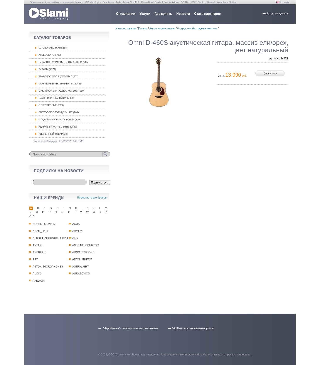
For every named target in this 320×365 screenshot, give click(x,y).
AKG (75, 238)
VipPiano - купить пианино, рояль (193, 328)
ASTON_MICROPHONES (48, 266)
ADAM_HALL (41, 231)
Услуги (145, 13)
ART (35, 259)
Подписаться (99, 182)
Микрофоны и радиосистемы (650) (61, 90)
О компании (125, 13)
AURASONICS (81, 273)
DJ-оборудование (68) (53, 47)
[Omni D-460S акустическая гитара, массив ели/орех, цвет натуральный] (159, 82)
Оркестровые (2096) (51, 105)
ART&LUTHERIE (82, 259)
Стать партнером (207, 13)
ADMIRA (77, 231)
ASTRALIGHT (80, 266)
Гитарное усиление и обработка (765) (64, 62)
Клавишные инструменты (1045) (60, 83)
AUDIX (37, 273)
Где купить (163, 13)
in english (285, 2)
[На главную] (48, 18)
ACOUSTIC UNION (44, 223)
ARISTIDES (39, 252)
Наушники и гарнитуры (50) (56, 98)
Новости (183, 13)
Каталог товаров (126, 28)
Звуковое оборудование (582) (58, 76)
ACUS (76, 223)
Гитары (142, 28)
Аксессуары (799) (50, 55)
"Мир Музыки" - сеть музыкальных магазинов (130, 328)
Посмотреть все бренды (92, 197)
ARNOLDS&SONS (83, 252)
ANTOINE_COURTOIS (85, 245)
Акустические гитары (162, 28)
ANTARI (37, 245)
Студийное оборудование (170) (60, 119)
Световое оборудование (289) (59, 112)
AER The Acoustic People (51, 238)
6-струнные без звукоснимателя (197, 28)
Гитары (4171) (47, 69)
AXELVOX (39, 280)
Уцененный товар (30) (53, 134)
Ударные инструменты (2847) (58, 126)
